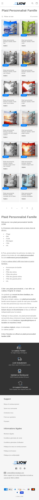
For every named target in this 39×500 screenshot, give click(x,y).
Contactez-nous (8, 413)
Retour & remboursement (11, 404)
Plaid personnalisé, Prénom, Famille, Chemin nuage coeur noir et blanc (9, 164)
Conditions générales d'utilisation (13, 442)
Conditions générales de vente (13, 438)
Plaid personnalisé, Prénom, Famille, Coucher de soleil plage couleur (10, 132)
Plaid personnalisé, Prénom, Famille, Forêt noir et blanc (9, 72)
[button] (2, 3)
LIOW (21, 496)
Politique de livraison (10, 451)
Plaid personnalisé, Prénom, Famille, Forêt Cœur (28, 102)
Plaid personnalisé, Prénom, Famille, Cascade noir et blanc (9, 195)
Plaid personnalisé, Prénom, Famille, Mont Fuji (9, 42)
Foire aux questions (10, 417)
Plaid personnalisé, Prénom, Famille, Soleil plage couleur (28, 132)
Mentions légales (9, 433)
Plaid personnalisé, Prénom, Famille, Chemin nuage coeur (28, 163)
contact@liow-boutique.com (15, 473)
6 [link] (32, 208)
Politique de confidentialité (11, 455)
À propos (6, 421)
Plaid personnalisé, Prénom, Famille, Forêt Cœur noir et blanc (9, 102)
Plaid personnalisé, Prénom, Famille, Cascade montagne (27, 195)
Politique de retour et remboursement (15, 446)
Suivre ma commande (10, 408)
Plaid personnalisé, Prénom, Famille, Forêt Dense (28, 72)
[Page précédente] (7, 208)
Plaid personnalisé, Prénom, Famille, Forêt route (28, 42)
